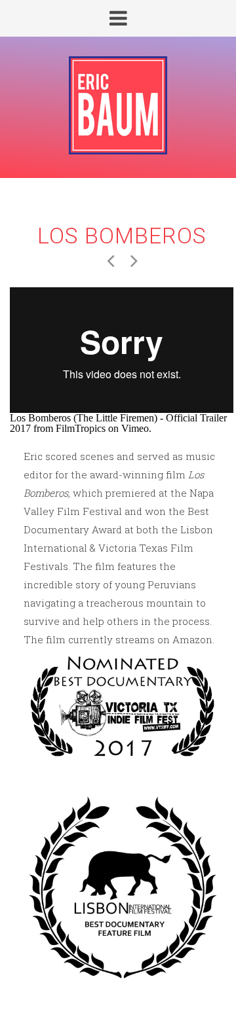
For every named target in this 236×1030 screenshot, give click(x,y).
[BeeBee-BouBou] (134, 259)
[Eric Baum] (118, 106)
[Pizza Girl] (110, 259)
